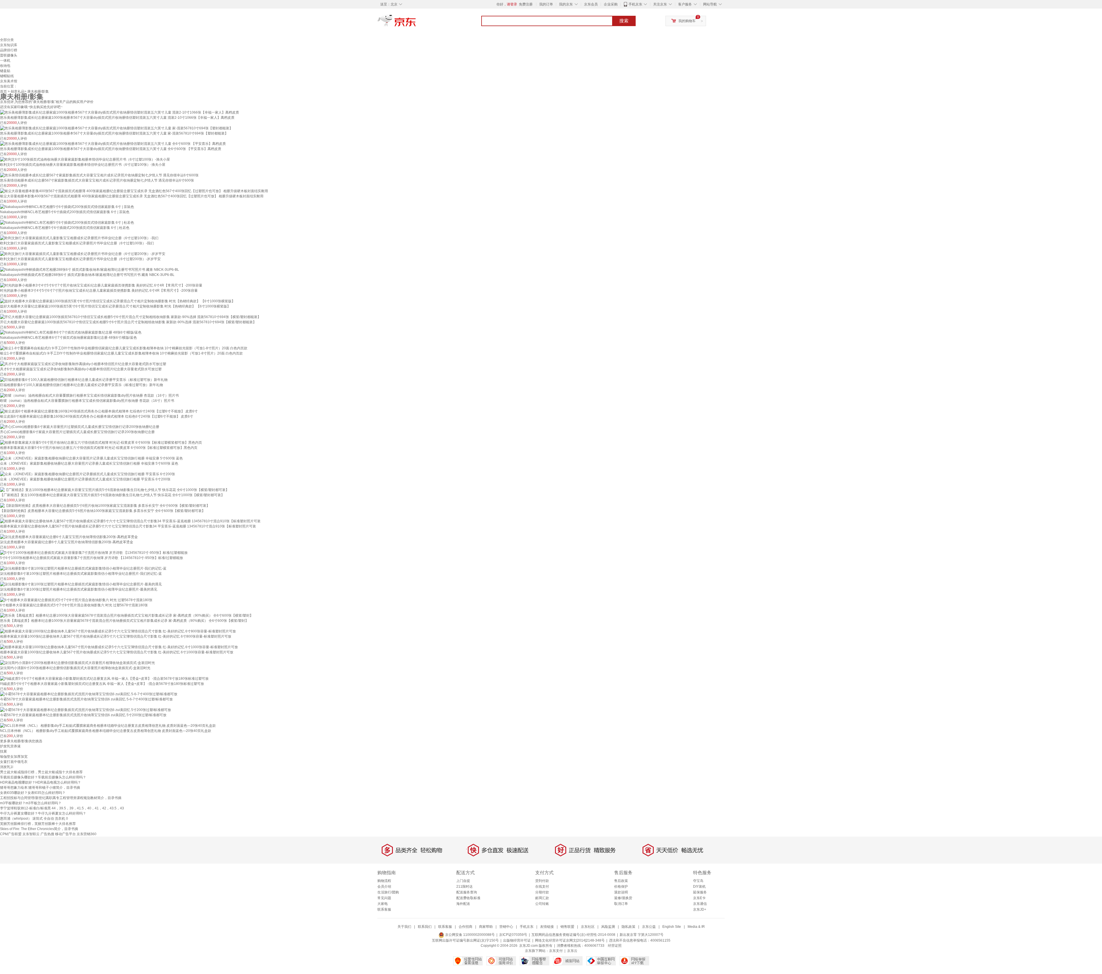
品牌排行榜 (8, 50)
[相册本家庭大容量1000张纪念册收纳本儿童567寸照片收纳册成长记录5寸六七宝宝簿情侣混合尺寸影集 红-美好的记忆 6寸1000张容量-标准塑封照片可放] (119, 647)
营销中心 (506, 927)
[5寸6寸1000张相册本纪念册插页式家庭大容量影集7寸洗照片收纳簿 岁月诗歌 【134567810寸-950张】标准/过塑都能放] (94, 552)
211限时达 (464, 887)
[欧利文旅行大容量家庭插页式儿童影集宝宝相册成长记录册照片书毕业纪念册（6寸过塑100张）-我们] (79, 238)
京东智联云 (31, 834)
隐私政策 (628, 927)
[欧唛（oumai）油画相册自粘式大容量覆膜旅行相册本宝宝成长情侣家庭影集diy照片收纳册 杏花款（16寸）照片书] (89, 395)
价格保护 (621, 887)
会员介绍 (384, 887)
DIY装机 (699, 887)
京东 (416, 23)
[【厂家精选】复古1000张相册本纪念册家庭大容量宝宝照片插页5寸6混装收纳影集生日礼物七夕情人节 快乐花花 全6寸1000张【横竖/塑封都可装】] (114, 490)
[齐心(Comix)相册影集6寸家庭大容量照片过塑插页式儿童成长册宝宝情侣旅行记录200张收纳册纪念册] (79, 427)
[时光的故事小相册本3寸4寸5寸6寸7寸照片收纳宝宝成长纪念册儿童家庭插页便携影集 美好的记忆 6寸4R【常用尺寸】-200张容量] (101, 285)
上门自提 (463, 881)
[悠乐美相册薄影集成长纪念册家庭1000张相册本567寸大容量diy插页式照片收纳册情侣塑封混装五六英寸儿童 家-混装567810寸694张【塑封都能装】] (116, 128)
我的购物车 (687, 21)
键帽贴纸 (7, 76)
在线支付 (542, 887)
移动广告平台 (65, 834)
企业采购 (611, 4)
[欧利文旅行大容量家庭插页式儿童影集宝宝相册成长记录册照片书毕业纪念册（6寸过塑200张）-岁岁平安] (82, 254)
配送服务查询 (466, 892)
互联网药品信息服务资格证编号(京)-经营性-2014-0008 (573, 935)
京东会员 (591, 4)
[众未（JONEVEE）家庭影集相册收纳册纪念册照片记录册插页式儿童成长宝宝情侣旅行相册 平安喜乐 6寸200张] (87, 474)
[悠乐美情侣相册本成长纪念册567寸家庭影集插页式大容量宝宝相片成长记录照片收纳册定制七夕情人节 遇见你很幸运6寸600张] (99, 175)
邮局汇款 (542, 898)
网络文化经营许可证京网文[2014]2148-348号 (570, 940)
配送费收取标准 (468, 898)
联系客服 (384, 909)
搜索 (623, 20)
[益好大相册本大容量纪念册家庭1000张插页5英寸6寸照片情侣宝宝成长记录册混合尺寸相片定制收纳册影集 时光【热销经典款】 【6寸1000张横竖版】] (117, 301)
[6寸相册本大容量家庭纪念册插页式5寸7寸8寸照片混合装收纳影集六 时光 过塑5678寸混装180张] (76, 600)
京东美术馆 (8, 81)
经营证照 (615, 946)
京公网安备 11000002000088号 (469, 935)
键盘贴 (5, 71)
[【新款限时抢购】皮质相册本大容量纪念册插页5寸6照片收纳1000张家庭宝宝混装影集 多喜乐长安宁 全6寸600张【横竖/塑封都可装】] (105, 505)
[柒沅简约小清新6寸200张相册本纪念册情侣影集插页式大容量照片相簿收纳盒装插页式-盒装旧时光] (77, 663)
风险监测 (608, 927)
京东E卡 (699, 898)
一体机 (5, 61)
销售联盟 (567, 927)
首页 (3, 91)
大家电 (382, 904)
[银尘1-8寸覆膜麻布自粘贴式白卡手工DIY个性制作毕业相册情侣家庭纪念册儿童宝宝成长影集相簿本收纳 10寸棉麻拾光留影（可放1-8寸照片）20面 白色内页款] (123, 348)
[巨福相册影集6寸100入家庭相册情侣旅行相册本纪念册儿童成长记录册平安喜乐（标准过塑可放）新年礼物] (84, 379)
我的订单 (546, 4)
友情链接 (547, 927)
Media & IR (696, 927)
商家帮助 (486, 927)
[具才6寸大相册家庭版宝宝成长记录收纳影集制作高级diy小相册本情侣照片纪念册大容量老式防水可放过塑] (83, 364)
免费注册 (526, 4)
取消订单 (621, 904)
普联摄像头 (8, 55)
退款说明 (621, 892)
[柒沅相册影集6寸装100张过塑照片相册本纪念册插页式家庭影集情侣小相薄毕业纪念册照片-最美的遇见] (81, 584)
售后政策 (621, 881)
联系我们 (425, 927)
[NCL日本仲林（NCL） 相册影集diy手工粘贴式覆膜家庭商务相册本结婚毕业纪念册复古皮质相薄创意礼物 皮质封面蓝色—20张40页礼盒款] (108, 725)
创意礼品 (17, 91)
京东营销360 (86, 834)
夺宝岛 (698, 881)
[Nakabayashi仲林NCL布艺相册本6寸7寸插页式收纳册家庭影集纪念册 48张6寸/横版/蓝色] (70, 332)
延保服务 (700, 892)
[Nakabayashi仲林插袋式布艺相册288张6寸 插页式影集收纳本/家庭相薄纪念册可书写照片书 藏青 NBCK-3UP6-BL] (89, 269)
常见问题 (384, 898)
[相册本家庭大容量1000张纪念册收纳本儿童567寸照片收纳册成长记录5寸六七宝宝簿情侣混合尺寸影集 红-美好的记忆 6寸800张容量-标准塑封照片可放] (118, 631)
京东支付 (556, 951)
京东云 (572, 951)
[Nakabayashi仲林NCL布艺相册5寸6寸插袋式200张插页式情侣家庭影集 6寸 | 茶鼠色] (67, 206)
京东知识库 (8, 45)
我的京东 (566, 4)
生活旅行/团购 (388, 892)
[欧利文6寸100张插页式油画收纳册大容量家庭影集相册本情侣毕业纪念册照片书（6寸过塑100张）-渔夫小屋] (85, 159)
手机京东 (635, 4)
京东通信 (700, 904)
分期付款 (542, 892)
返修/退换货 (623, 898)
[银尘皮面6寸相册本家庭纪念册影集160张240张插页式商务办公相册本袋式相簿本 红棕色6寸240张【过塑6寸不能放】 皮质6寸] (99, 411)
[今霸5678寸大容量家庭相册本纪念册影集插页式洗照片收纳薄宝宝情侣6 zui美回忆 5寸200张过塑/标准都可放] (85, 710)
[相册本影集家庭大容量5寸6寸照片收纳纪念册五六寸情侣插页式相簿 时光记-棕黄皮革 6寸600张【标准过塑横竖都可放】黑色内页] (101, 442)
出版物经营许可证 (517, 940)
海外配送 (463, 904)
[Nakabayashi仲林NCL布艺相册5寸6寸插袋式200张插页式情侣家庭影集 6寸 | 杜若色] (67, 222)
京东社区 (588, 927)
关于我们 (404, 927)
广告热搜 (47, 834)
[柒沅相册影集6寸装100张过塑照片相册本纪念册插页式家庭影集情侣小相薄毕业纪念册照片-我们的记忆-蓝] (83, 568)
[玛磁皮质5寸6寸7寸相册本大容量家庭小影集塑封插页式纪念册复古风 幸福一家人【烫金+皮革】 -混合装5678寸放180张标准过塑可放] (104, 678)
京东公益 (649, 927)
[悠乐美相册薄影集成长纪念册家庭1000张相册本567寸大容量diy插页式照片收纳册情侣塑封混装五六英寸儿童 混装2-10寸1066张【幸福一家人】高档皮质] (119, 112)
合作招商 (465, 927)
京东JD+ (699, 909)
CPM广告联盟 (11, 834)
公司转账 (542, 904)
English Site (671, 927)
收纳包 (5, 66)
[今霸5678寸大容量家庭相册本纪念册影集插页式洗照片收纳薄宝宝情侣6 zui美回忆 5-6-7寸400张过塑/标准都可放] (88, 694)
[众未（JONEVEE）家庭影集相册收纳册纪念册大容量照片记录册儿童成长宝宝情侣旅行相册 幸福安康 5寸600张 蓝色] (91, 458)
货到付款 (542, 881)
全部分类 (7, 40)
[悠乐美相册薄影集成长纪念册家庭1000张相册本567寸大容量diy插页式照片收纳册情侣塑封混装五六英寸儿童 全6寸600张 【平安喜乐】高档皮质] (113, 144)
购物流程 (384, 881)
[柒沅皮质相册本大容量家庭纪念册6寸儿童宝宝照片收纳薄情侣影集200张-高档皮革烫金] (69, 537)
